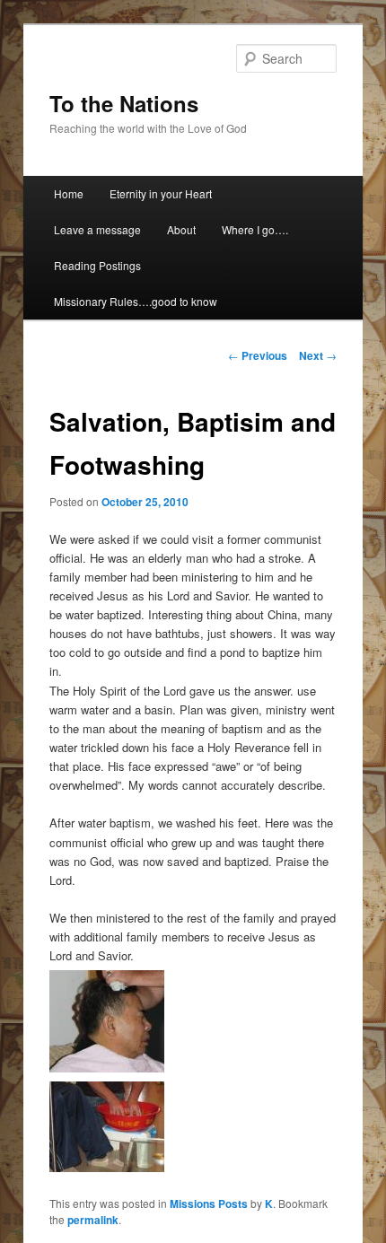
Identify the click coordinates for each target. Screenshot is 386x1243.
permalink (92, 1220)
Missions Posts (209, 1203)
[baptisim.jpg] (106, 1067)
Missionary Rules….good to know (135, 301)
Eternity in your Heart (161, 193)
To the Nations (123, 103)
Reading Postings (97, 265)
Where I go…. (255, 229)
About (181, 229)
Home (68, 193)
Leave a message (97, 229)
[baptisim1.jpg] (106, 1167)
